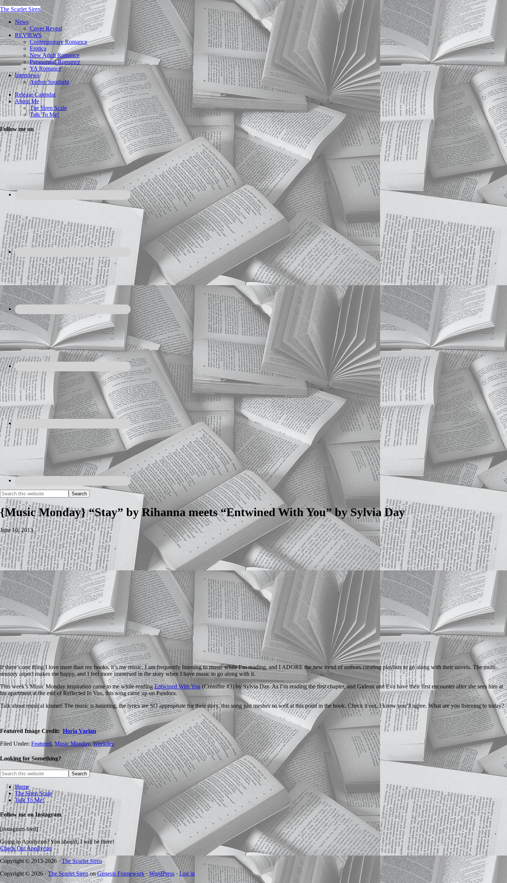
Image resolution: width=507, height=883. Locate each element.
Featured (41, 743)
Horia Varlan (79, 731)
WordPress (161, 873)
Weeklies (103, 743)
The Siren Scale (33, 793)
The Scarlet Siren (20, 9)
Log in (187, 873)
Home (22, 786)
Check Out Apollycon (26, 848)
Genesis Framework (120, 873)
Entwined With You (177, 686)
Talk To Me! (29, 800)
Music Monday (72, 743)
